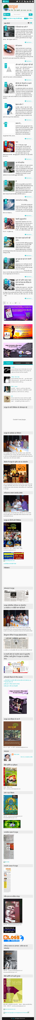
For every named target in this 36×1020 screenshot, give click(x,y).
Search (30, 14)
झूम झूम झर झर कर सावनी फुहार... (23, 260)
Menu (7, 1)
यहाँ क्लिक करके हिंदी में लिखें (10, 563)
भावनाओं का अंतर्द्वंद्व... (22, 200)
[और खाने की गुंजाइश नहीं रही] (9, 69)
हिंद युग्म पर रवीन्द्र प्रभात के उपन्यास (12, 683)
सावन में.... (18, 123)
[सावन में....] (9, 128)
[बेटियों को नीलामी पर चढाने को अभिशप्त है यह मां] (9, 88)
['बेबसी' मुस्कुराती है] (9, 224)
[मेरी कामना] (9, 50)
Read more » (29, 42)
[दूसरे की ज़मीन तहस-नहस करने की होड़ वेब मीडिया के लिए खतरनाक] (9, 285)
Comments (18, 363)
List (31, 23)
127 (15, 303)
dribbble (30, 1)
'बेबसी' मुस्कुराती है (21, 219)
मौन (12, 396)
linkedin (27, 1)
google (22, 1)
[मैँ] (9, 186)
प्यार (17, 142)
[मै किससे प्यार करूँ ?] (9, 31)
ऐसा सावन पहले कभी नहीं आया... (23, 238)
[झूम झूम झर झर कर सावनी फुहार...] (9, 263)
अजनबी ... (13, 367)
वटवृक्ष (13, 1018)
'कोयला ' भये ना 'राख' (15, 377)
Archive (28, 363)
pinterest (32, 1)
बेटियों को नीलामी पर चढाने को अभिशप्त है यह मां (24, 84)
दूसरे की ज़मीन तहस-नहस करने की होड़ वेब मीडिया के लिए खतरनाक (23, 282)
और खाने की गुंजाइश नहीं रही (24, 64)
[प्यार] (9, 147)
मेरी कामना (19, 45)
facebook (19, 1)
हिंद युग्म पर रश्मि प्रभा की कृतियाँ (11, 686)
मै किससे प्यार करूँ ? (22, 26)
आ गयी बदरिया (20, 162)
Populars (8, 362)
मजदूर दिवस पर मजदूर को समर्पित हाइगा (10, 18)
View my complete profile (26, 756)
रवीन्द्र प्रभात (16, 754)
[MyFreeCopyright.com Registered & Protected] (16, 1012)
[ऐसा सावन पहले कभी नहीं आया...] (9, 242)
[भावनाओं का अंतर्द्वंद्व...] (9, 205)
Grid (29, 23)
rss (25, 1)
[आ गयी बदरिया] (9, 167)
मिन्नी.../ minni (14, 386)
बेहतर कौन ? (19, 104)
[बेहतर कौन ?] (9, 109)
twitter (17, 1)
